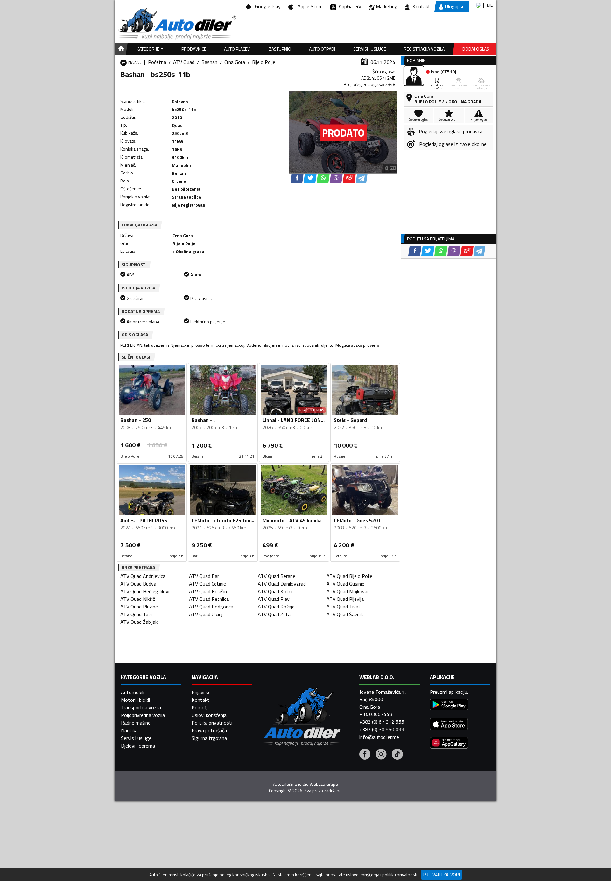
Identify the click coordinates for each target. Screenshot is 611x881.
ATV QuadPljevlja (345, 599)
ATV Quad (183, 62)
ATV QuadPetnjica (209, 599)
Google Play (266, 6)
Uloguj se (455, 6)
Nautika (129, 730)
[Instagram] (381, 755)
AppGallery (348, 6)
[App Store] (449, 725)
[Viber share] (336, 178)
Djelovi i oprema (138, 746)
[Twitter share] (310, 178)
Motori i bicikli (135, 700)
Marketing (386, 6)
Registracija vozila (424, 49)
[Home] (120, 49)
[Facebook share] (297, 178)
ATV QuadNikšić (137, 599)
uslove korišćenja (362, 874)
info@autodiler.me (379, 737)
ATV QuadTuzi (136, 614)
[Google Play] (449, 705)
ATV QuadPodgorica (211, 606)
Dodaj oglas (475, 49)
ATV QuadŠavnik (345, 614)
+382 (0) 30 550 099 (381, 729)
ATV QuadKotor (275, 591)
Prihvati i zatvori (441, 874)
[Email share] (349, 178)
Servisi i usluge (369, 49)
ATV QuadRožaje (276, 606)
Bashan (209, 62)
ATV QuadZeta (274, 614)
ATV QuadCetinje (207, 583)
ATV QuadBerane (276, 576)
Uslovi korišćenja (209, 715)
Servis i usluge (136, 738)
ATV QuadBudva (138, 583)
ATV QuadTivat (344, 606)
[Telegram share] (361, 178)
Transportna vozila (141, 707)
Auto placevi (237, 49)
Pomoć (199, 707)
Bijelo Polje (263, 62)
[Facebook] (364, 755)
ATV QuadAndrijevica (142, 576)
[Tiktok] (397, 755)
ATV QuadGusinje (345, 583)
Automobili (132, 692)
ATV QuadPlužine (139, 606)
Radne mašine (136, 723)
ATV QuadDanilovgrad (282, 583)
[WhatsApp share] (323, 178)
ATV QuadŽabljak (139, 622)
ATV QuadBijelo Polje (349, 576)
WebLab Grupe (324, 784)
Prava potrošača (209, 730)
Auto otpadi (322, 49)
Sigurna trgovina (209, 738)
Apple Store (309, 6)
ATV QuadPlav (274, 599)
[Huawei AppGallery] (449, 744)
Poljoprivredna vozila (143, 715)
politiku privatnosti (399, 874)
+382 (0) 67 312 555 (381, 722)
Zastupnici (280, 49)
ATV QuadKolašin (208, 591)
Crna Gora (234, 62)
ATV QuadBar (204, 576)
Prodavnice (193, 49)
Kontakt (421, 6)
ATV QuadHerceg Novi (144, 591)
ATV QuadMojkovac (348, 591)
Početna (157, 62)
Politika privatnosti (212, 723)
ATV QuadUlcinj (205, 614)
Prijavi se (201, 692)
